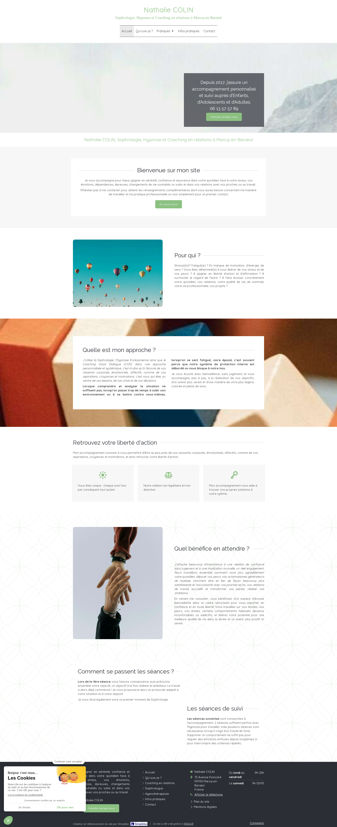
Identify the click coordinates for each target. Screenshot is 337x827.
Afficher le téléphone (208, 794)
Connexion (257, 823)
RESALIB (188, 823)
